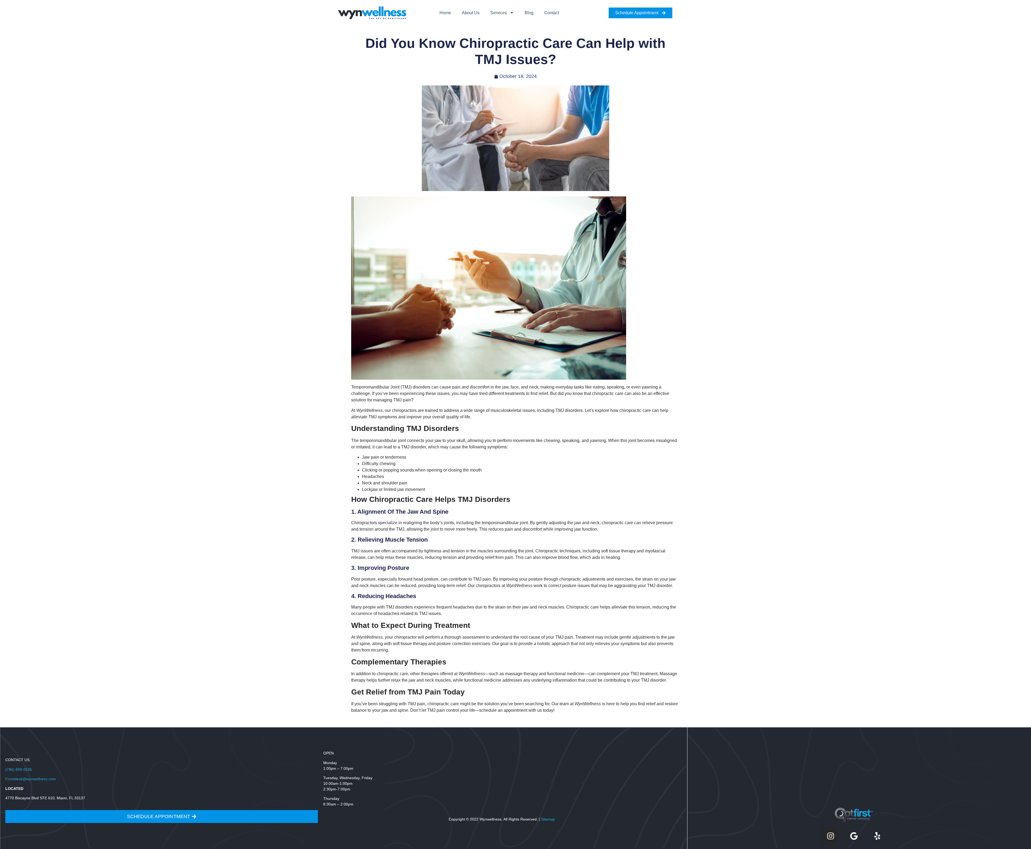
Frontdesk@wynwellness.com (30, 779)
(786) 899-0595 (18, 769)
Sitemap (548, 819)
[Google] (854, 836)
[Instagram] (830, 836)
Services (498, 12)
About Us (471, 12)
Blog (529, 12)
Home (445, 12)
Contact (551, 12)
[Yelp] (877, 836)
